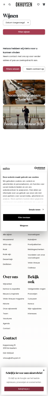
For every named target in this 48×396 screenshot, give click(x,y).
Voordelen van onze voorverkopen (36, 256)
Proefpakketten (34, 244)
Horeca (31, 303)
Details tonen (34, 209)
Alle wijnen (7, 234)
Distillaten (7, 264)
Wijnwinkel (7, 284)
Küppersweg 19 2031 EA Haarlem (10, 346)
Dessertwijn (8, 259)
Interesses (32, 313)
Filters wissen (12, 69)
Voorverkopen (34, 234)
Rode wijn (7, 254)
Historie (6, 303)
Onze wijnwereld (10, 308)
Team (5, 313)
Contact (6, 328)
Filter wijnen (24, 31)
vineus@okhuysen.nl (11, 358)
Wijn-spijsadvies (34, 308)
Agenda (6, 323)
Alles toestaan (24, 217)
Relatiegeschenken (36, 249)
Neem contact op (35, 69)
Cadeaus (32, 267)
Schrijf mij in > (24, 389)
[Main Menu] (4, 4)
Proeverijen (32, 294)
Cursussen (32, 299)
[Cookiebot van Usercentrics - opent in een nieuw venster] (34, 168)
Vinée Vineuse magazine (13, 299)
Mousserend (8, 239)
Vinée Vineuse (34, 263)
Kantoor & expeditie (11, 289)
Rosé (5, 249)
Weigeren (24, 225)
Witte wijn (7, 244)
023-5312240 (8, 353)
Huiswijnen (32, 239)
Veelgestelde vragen (37, 289)
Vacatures (7, 318)
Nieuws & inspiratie (11, 294)
